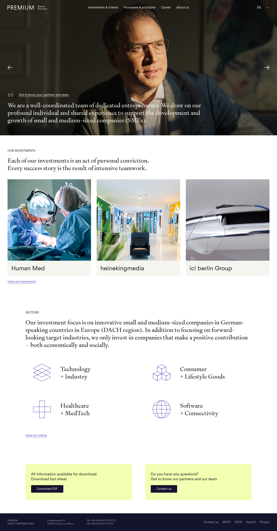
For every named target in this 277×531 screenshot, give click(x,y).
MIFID (226, 522)
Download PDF (47, 489)
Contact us (163, 489)
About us (182, 7)
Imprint (251, 522)
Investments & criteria (103, 7)
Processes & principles (139, 7)
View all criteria (36, 435)
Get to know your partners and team (44, 95)
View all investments (22, 281)
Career (166, 7)
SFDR (238, 522)
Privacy (264, 522)
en (259, 7)
